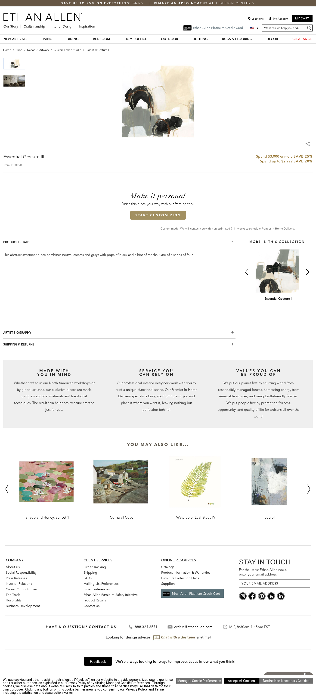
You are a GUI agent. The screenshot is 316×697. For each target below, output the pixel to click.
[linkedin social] (281, 596)
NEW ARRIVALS (15, 39)
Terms (160, 689)
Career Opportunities (21, 589)
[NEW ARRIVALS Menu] (30, 38)
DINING (73, 39)
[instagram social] (243, 596)
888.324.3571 (146, 627)
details (136, 3)
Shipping (90, 572)
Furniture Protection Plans (180, 578)
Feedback (98, 661)
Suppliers (168, 584)
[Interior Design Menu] (74, 24)
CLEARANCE (302, 39)
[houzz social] (271, 596)
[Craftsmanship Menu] (46, 24)
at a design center (205, 3)
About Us (13, 567)
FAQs (88, 578)
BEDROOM (101, 39)
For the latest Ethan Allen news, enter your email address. (263, 572)
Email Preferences (97, 589)
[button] (278, 20)
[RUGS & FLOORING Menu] (255, 38)
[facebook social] (252, 596)
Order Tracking (95, 567)
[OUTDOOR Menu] (181, 38)
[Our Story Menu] (19, 24)
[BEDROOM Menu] (113, 38)
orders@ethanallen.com (193, 627)
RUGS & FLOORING (237, 39)
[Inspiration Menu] (96, 24)
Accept (241, 681)
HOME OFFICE (135, 39)
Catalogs (167, 567)
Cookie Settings (199, 681)
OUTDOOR (169, 39)
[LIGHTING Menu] (210, 38)
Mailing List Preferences (101, 584)
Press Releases (16, 578)
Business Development (23, 606)
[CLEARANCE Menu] (314, 38)
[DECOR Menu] (280, 38)
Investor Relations (19, 584)
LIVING (47, 39)
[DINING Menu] (81, 38)
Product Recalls (95, 600)
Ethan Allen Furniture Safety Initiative (111, 595)
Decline (286, 681)
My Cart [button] (302, 18)
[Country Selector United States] (254, 28)
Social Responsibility (21, 572)
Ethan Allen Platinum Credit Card (195, 593)
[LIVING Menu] (55, 38)
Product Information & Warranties (185, 572)
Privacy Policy (137, 689)
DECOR (272, 39)
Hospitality (14, 600)
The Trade (13, 595)
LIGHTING (200, 39)
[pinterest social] (262, 596)
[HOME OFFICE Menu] (149, 38)
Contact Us (91, 606)
